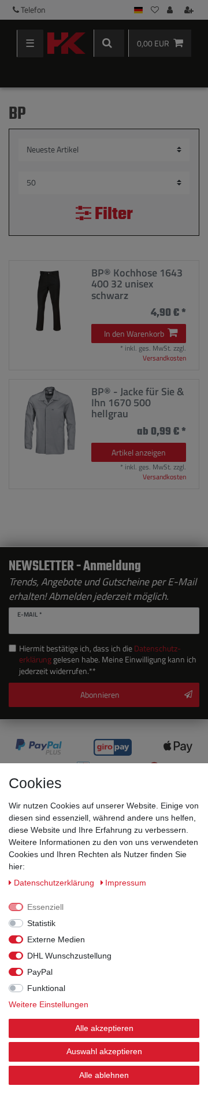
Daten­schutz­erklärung (55, 882)
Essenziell (45, 907)
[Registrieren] (190, 10)
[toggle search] (109, 43)
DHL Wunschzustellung (69, 955)
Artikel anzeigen (139, 452)
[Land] (138, 10)
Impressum (125, 882)
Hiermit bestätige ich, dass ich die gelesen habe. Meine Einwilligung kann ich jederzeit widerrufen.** (107, 660)
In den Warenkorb (134, 333)
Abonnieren (100, 694)
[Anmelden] (171, 10)
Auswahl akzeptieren (104, 1051)
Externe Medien (56, 939)
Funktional (46, 988)
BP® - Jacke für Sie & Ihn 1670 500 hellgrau (137, 403)
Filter (112, 215)
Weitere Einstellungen (48, 1004)
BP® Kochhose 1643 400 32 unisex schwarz (137, 284)
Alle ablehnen (104, 1075)
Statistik (41, 923)
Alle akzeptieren (104, 1028)
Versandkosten (164, 357)
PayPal (40, 972)
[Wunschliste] (155, 10)
